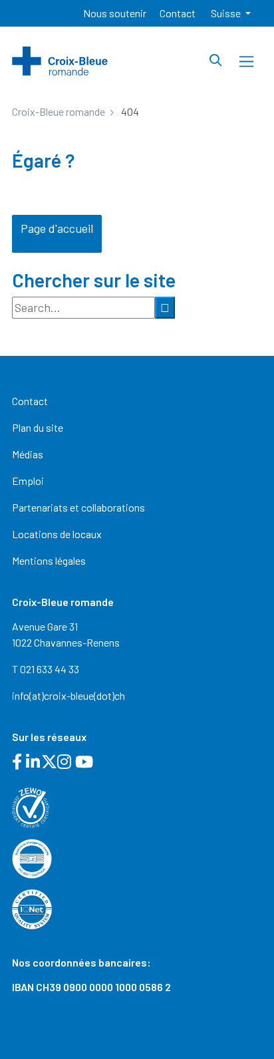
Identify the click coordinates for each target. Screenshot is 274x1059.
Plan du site (37, 427)
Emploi (28, 480)
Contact (178, 13)
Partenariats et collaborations (78, 507)
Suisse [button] (227, 13)
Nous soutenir (114, 13)
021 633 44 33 (49, 669)
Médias (27, 454)
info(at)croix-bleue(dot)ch (68, 695)
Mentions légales (49, 560)
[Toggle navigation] (246, 61)
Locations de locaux (57, 534)
